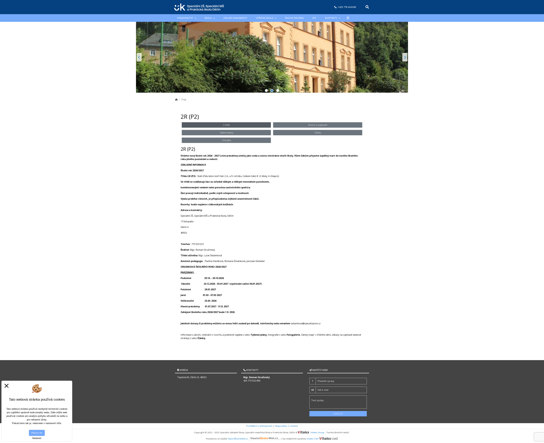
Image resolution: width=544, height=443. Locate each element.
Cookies (294, 425)
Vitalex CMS (313, 438)
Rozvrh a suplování (317, 125)
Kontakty (331, 18)
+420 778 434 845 (347, 7)
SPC (314, 18)
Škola (208, 18)
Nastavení (36, 438)
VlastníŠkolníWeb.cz (238, 438)
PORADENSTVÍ (185, 18)
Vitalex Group (317, 432)
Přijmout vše (36, 433)
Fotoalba (226, 140)
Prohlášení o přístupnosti (259, 425)
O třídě (226, 125)
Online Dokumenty (235, 18)
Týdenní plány (226, 132)
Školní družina (294, 18)
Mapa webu (281, 425)
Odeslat (338, 413)
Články (317, 132)
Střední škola (265, 18)
